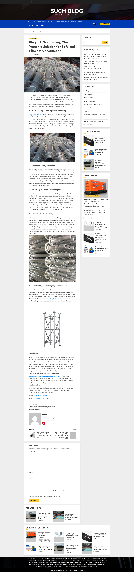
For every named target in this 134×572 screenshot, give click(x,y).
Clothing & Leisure (89, 101)
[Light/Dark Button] (94, 24)
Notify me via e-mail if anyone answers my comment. (46, 496)
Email (31, 479)
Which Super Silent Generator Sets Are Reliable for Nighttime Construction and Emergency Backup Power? (95, 56)
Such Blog (67, 11)
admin (44, 414)
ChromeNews (72, 570)
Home (29, 22)
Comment (32, 451)
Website (31, 485)
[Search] (98, 23)
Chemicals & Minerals (62, 22)
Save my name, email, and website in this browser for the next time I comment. (51, 492)
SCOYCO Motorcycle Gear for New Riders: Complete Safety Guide (100, 237)
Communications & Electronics (43, 22)
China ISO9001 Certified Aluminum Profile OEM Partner (71, 515)
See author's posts (48, 419)
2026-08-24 (41, 520)
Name (31, 472)
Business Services (76, 22)
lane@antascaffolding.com (43, 398)
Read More (87, 218)
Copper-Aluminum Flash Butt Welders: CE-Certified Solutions (101, 139)
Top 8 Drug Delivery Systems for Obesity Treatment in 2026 (101, 225)
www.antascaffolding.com (42, 395)
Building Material (32, 38)
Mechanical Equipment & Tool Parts (94, 115)
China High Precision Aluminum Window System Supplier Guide (44, 515)
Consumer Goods (88, 108)
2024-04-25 (32, 54)
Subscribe (106, 24)
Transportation (33, 25)
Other (85, 118)
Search (87, 37)
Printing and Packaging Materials (94, 121)
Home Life (43, 25)
